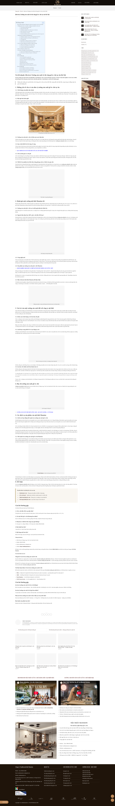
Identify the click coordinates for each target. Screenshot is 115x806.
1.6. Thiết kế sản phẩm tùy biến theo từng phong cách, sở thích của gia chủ (32, 33)
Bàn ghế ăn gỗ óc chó (85, 50)
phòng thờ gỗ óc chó (93, 58)
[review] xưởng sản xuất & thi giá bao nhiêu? (27, 69)
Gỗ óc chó (44, 2)
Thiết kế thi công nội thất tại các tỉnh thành (89, 70)
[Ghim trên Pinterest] (49, 614)
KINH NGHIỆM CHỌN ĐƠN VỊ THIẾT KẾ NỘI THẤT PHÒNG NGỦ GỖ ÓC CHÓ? (35, 268)
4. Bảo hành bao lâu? (23, 61)
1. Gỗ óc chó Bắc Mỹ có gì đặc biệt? (25, 57)
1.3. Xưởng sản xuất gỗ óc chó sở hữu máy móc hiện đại (29, 29)
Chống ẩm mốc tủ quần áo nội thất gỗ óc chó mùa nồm (24, 647)
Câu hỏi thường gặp (20, 55)
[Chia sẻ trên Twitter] (44, 614)
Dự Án (79, 2)
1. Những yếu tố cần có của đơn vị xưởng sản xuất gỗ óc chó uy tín (28, 25)
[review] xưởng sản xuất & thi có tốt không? (27, 67)
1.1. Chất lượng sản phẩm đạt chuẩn (25, 27)
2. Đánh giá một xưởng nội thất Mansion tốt (24, 35)
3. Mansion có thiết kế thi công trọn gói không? (27, 59)
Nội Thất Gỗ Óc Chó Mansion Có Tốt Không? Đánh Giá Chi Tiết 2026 (67, 666)
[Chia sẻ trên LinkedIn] (51, 614)
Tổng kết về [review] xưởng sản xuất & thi (26, 63)
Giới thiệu (96, 2)
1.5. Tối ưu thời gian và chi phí (25, 32)
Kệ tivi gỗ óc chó (84, 54)
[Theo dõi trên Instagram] (92, 803)
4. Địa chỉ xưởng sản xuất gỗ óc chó (23, 48)
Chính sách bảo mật (86, 770)
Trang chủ (19, 2)
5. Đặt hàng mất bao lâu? (24, 62)
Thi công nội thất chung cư (86, 62)
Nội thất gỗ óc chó (91, 54)
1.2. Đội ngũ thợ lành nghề (24, 28)
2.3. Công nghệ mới (23, 39)
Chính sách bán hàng (86, 772)
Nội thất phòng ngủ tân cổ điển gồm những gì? (27, 629)
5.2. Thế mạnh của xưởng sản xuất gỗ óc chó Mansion (28, 52)
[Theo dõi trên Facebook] (88, 803)
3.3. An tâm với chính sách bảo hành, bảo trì (27, 47)
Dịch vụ (27, 2)
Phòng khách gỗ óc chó (93, 56)
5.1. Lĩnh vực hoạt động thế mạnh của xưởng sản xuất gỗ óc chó (30, 51)
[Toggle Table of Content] (42, 23)
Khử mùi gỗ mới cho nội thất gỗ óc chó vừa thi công (46, 647)
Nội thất (35, 2)
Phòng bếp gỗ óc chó (85, 56)
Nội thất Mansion (40, 473)
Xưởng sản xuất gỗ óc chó (86, 74)
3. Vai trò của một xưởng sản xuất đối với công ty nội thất (27, 43)
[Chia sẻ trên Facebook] (42, 614)
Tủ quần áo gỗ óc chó (92, 72)
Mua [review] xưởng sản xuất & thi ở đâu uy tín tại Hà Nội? (29, 70)
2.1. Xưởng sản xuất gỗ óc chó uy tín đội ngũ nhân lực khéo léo (30, 36)
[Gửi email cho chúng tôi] (98, 803)
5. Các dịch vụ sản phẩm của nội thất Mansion (25, 50)
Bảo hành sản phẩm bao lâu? (24, 71)
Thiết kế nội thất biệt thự (86, 66)
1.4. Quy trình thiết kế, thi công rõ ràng (26, 31)
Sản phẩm (87, 2)
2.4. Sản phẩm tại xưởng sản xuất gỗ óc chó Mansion (28, 40)
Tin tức (73, 2)
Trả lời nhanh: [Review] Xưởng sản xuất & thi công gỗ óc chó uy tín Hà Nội (30, 24)
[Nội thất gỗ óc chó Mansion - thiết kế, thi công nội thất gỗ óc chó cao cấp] (57, 2)
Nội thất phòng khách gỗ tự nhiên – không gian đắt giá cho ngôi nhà (62, 629)
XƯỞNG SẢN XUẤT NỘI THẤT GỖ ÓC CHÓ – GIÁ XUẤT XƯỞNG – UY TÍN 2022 (35, 412)
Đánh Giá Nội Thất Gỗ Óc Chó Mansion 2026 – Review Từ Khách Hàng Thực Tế (24, 666)
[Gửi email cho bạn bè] (47, 614)
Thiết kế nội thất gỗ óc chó (86, 68)
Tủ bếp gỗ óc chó (84, 72)
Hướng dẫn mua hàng (86, 776)
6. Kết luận (19, 54)
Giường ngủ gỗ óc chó (85, 52)
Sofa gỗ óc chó (94, 60)
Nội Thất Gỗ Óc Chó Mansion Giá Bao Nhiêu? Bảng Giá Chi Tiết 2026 (46, 666)
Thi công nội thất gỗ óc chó (86, 64)
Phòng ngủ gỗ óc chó (85, 58)
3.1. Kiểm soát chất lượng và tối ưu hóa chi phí (27, 44)
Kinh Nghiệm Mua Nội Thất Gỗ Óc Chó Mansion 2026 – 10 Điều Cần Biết (66, 647)
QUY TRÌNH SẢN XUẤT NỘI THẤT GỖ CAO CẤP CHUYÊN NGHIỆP (32, 150)
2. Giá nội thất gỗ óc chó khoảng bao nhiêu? (27, 58)
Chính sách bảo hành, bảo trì (87, 774)
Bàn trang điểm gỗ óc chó (94, 50)
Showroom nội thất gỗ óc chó (86, 60)
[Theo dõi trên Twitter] (95, 803)
